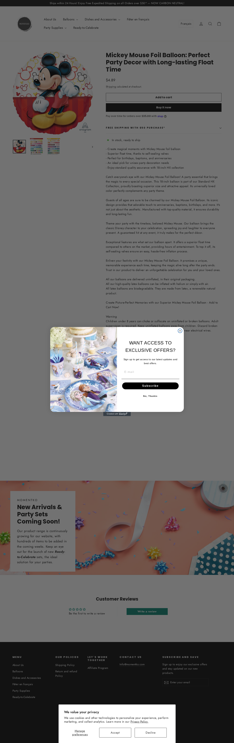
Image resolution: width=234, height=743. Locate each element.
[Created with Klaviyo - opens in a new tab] (117, 414)
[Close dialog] (180, 331)
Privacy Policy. (139, 722)
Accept (115, 733)
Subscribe (150, 385)
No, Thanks (150, 396)
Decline (151, 733)
